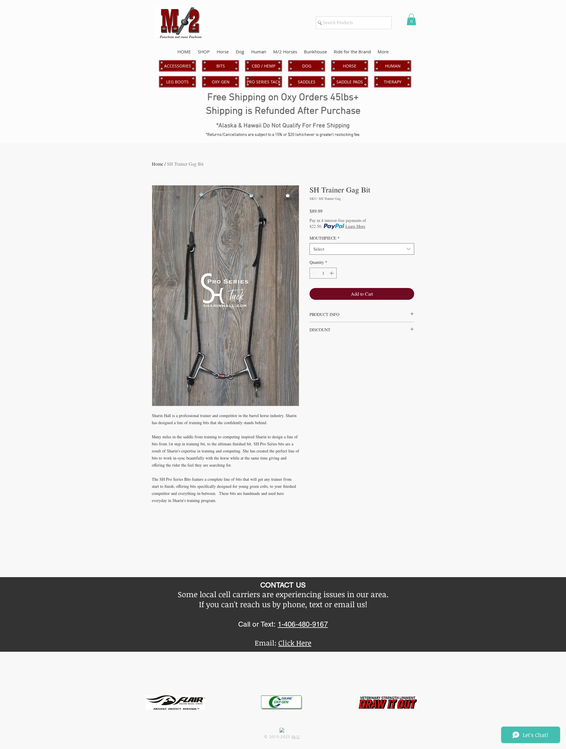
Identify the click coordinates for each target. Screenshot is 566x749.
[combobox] (362, 249)
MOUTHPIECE (325, 238)
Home (157, 164)
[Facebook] (281, 730)
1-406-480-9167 (303, 624)
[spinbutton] (323, 273)
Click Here (294, 643)
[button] (411, 19)
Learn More (355, 226)
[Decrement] (314, 273)
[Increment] (332, 273)
